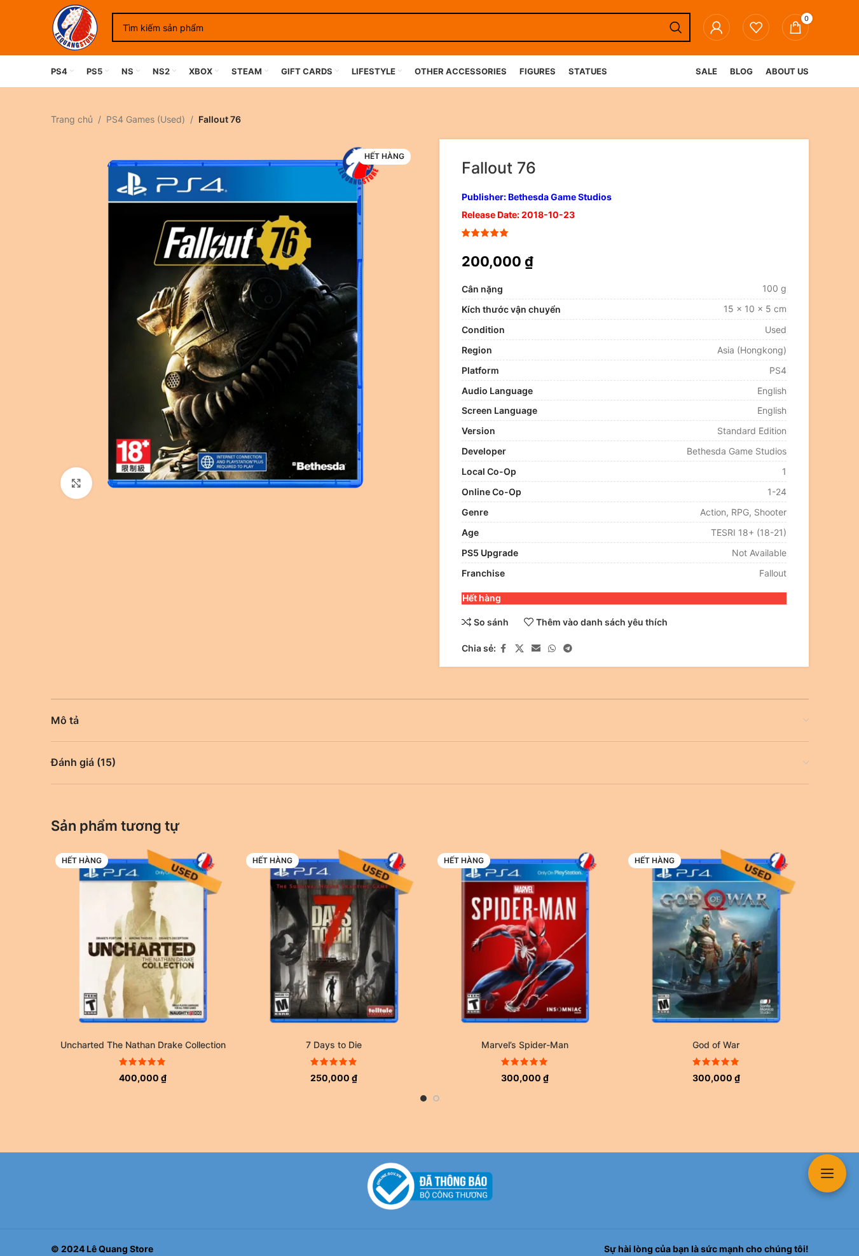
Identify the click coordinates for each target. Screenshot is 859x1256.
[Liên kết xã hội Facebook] (503, 648)
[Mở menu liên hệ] (827, 1173)
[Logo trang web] (75, 26)
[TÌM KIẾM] (676, 27)
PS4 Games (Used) (145, 119)
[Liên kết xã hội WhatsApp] (552, 648)
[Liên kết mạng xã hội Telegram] (568, 648)
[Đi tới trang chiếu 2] (436, 1098)
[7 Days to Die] (334, 941)
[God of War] (716, 941)
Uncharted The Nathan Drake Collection (143, 1044)
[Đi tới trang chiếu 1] (423, 1098)
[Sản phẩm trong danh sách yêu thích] (756, 27)
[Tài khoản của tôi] (716, 27)
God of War (715, 1044)
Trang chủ (72, 119)
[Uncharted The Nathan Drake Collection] (143, 941)
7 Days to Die (334, 1044)
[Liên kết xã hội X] (519, 648)
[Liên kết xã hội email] (536, 648)
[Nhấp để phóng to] (76, 483)
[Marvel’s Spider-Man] (525, 941)
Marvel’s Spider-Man (524, 1044)
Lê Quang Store (119, 1248)
